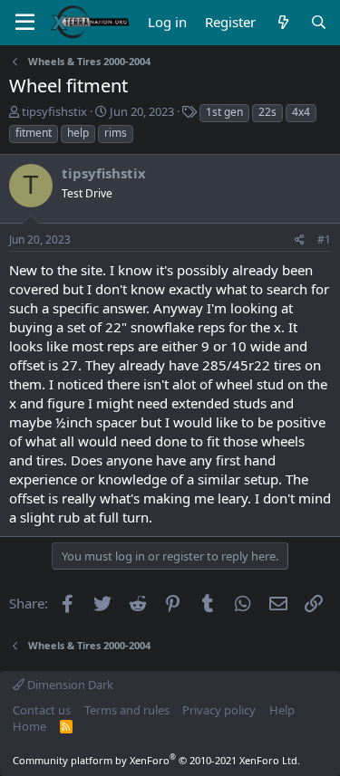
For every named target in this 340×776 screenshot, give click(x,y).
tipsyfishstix (54, 111)
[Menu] (25, 22)
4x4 (301, 112)
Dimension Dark (68, 684)
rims (115, 132)
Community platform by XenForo (156, 760)
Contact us (42, 710)
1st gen (224, 112)
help (78, 132)
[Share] (299, 240)
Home (29, 726)
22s (267, 112)
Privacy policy (219, 710)
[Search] (318, 22)
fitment (33, 132)
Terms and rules (127, 710)
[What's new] (282, 22)
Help (282, 710)
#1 (324, 239)
